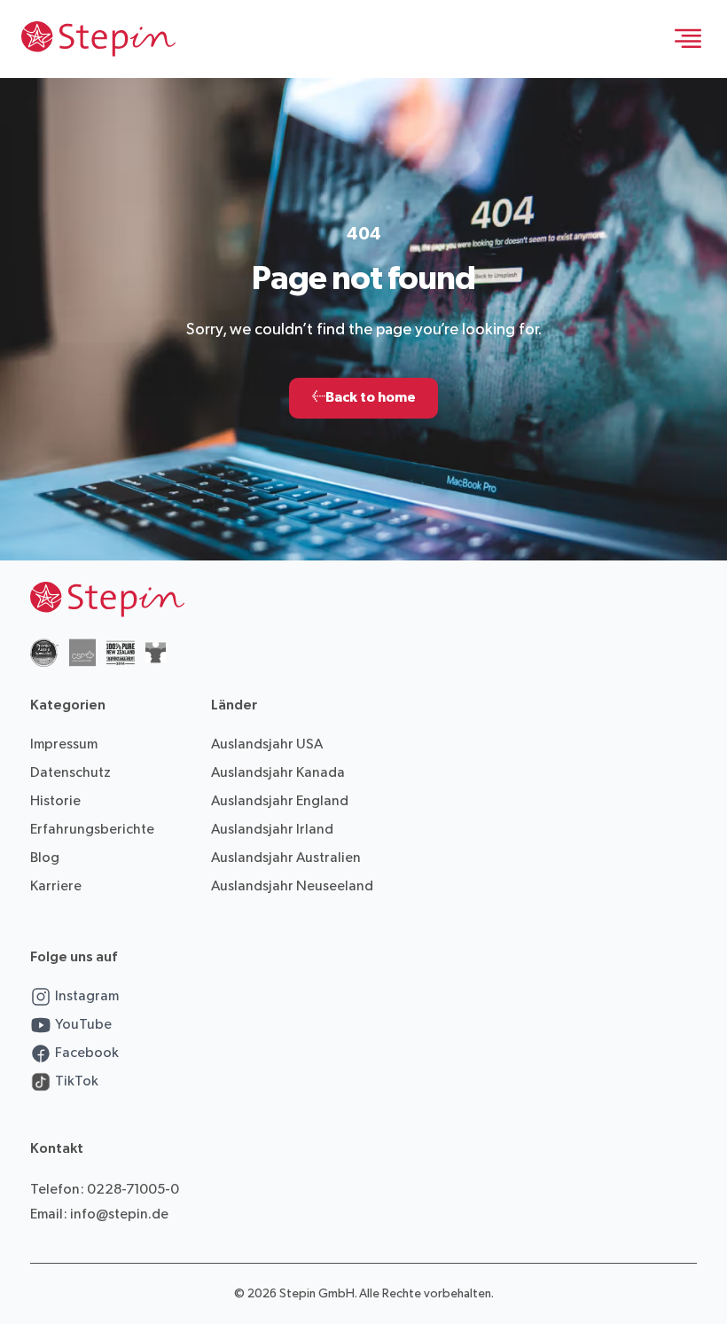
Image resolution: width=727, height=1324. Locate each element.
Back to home (363, 397)
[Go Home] (98, 39)
